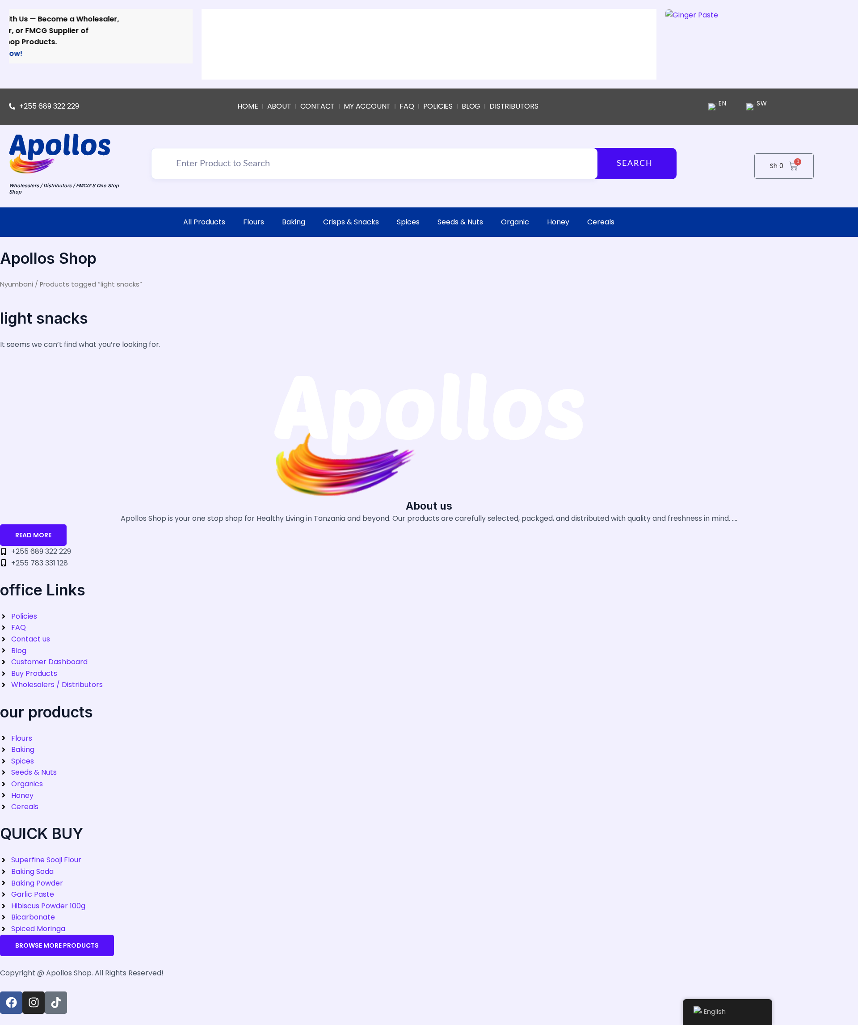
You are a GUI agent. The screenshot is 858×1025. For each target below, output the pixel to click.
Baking (293, 222)
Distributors (513, 106)
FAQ (407, 106)
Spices (408, 222)
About (279, 106)
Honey (558, 222)
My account (367, 106)
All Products (204, 222)
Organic (515, 222)
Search (635, 164)
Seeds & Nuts (460, 222)
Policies (438, 106)
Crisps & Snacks (351, 222)
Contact (317, 106)
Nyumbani (16, 284)
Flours (253, 222)
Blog (471, 106)
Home (247, 106)
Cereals (600, 222)
